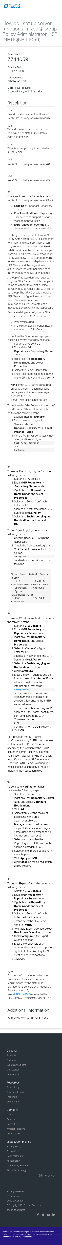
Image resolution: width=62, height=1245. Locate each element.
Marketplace (13, 1069)
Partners (11, 1060)
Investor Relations (16, 1128)
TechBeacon (13, 1074)
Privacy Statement (16, 1191)
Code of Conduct (15, 1156)
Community (13, 1101)
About (10, 1114)
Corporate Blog (14, 1133)
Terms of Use (13, 1151)
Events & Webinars (16, 1064)
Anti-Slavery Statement (19, 1165)
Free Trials (12, 1096)
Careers (11, 1119)
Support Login (14, 1087)
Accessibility (13, 1160)
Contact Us (12, 1124)
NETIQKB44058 (21, 994)
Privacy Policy (14, 1146)
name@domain (21, 689)
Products (11, 1055)
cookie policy (20, 1237)
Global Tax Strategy (16, 1170)
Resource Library (15, 1092)
